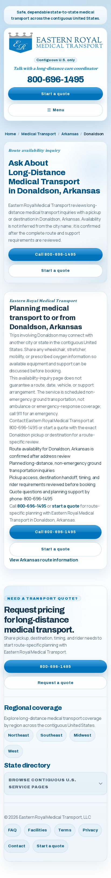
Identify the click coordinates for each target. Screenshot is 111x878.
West (13, 751)
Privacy (90, 830)
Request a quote (56, 683)
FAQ (12, 830)
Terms (64, 830)
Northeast (18, 735)
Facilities (37, 830)
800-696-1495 (55, 79)
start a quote (65, 506)
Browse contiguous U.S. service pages (42, 783)
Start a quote (55, 94)
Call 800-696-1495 (55, 254)
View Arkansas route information (43, 560)
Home (10, 133)
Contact (16, 846)
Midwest (82, 735)
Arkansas (69, 133)
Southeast (51, 735)
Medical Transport (38, 133)
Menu (58, 110)
